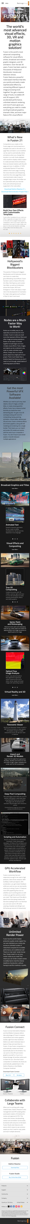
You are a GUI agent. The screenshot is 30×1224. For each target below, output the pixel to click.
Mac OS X (8, 1075)
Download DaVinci (15, 189)
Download (15, 20)
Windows (19, 1075)
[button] (9, 233)
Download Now (15, 1167)
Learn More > (15, 488)
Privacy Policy (13, 1215)
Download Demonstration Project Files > (15, 191)
